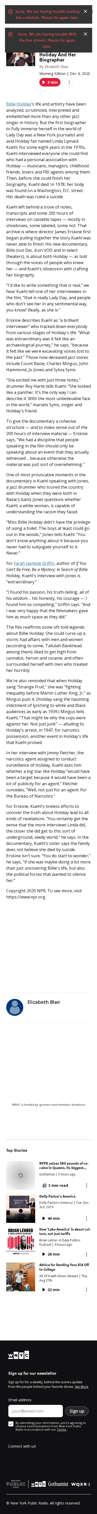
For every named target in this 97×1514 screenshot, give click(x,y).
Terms (62, 1429)
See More (81, 1387)
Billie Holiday (18, 104)
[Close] (85, 11)
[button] (48, 1175)
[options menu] (69, 82)
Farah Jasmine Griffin (34, 563)
